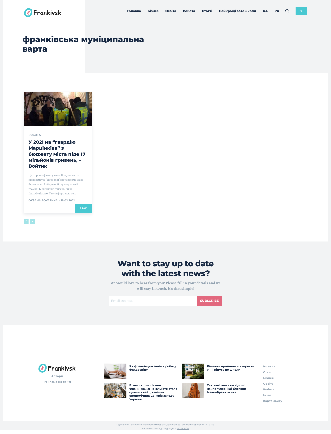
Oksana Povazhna (43, 200)
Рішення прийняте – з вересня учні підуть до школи (230, 367)
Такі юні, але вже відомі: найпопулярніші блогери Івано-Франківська (226, 388)
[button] (287, 11)
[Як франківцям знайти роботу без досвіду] (115, 371)
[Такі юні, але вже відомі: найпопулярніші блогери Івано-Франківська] (193, 390)
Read (83, 208)
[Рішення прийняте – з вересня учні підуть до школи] (193, 371)
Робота (35, 135)
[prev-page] (26, 221)
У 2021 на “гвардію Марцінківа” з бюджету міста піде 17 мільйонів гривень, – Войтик (57, 154)
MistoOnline (183, 428)
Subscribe (209, 301)
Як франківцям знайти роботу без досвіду (152, 367)
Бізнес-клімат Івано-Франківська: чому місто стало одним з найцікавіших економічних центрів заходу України (153, 392)
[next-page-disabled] (32, 221)
